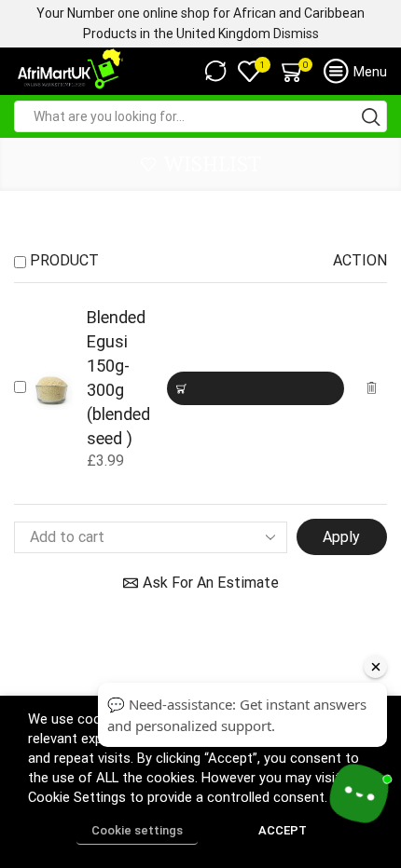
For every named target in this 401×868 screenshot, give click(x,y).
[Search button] (371, 116)
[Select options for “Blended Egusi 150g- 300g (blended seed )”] (255, 388)
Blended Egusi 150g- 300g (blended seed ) (118, 377)
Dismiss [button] (296, 33)
